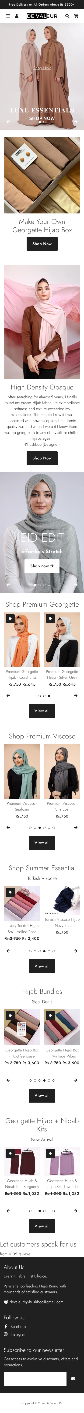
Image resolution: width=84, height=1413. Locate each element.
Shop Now (42, 68)
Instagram (18, 1334)
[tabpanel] (42, 72)
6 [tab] (53, 828)
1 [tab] (39, 122)
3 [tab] (44, 585)
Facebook (18, 1326)
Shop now (40, 566)
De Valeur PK (54, 1403)
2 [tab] (44, 122)
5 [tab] (49, 828)
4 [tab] (49, 585)
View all (42, 711)
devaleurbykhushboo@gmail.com (36, 1302)
